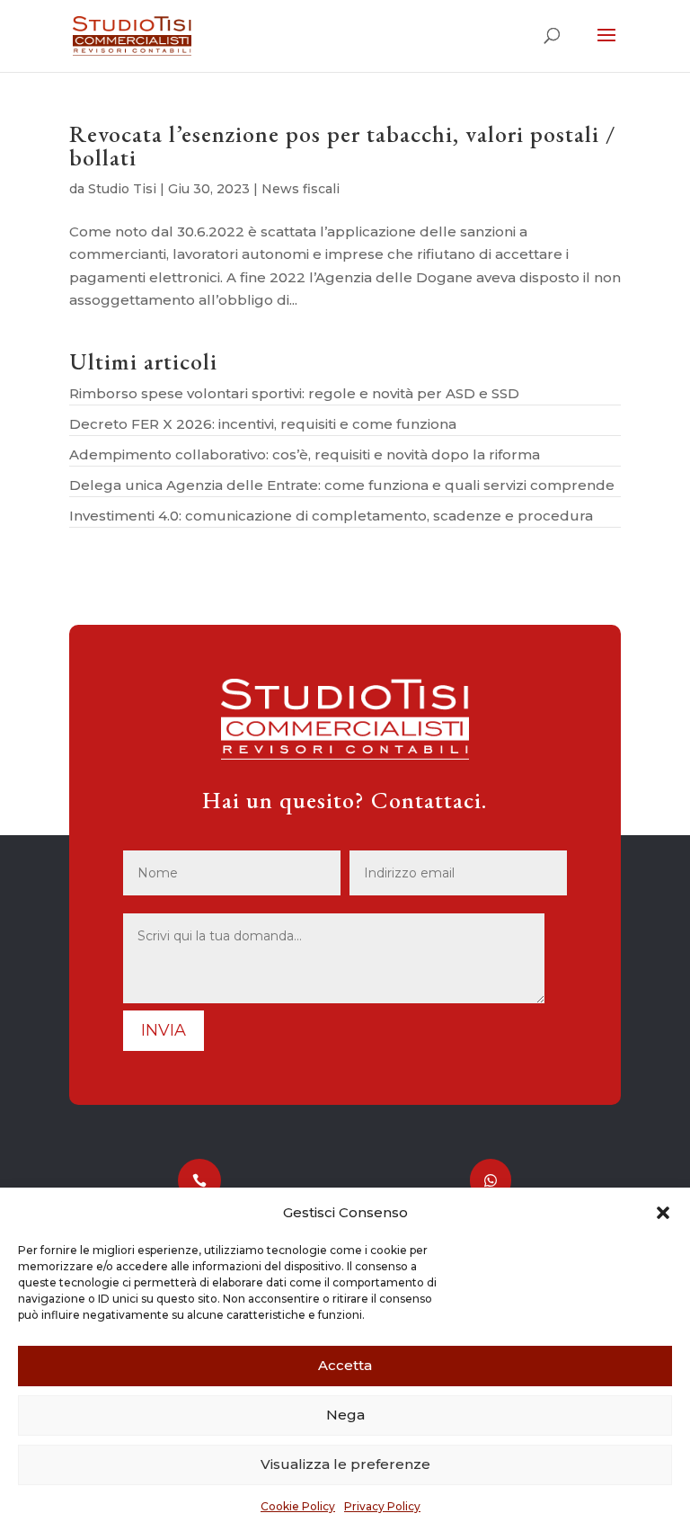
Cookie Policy (298, 1506)
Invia (163, 1030)
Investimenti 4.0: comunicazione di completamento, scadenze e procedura (331, 515)
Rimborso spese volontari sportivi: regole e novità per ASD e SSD (294, 393)
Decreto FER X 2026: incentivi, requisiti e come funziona (262, 423)
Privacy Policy (382, 1506)
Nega (345, 1414)
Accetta (345, 1365)
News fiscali (300, 189)
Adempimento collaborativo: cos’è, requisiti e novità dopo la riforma (304, 454)
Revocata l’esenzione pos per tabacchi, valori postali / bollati (342, 146)
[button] (663, 1213)
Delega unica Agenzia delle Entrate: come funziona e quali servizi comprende (342, 485)
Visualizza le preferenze (345, 1464)
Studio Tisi (122, 189)
